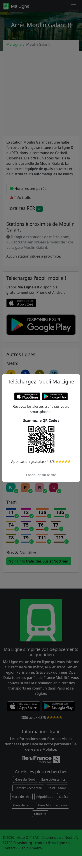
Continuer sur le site (41, 475)
